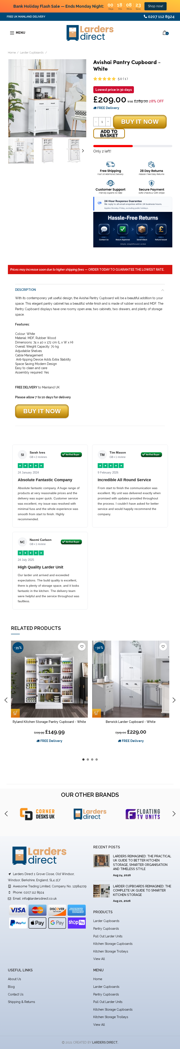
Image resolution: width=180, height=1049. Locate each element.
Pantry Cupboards (106, 928)
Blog (11, 986)
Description (25, 289)
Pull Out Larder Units (107, 936)
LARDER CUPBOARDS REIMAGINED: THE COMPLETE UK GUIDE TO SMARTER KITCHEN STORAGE (142, 891)
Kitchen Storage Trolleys (110, 951)
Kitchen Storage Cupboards (113, 943)
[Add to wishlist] (82, 646)
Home (12, 52)
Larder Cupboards (32, 52)
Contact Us (15, 994)
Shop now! (155, 6)
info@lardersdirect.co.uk (39, 898)
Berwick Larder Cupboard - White (131, 722)
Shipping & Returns (21, 1002)
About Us (14, 979)
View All (99, 959)
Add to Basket (109, 133)
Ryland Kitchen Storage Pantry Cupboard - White (49, 722)
